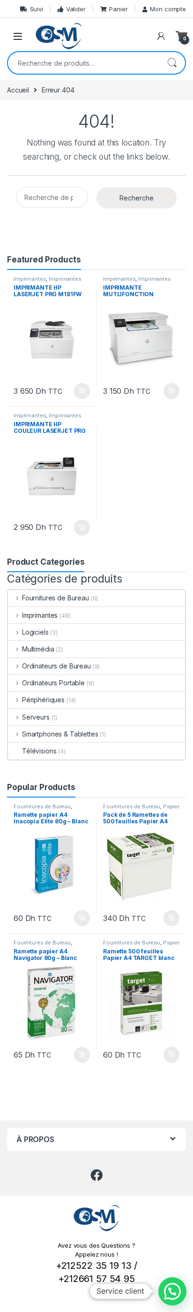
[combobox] (83, 63)
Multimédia (38, 649)
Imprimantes (30, 279)
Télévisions (39, 751)
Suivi (36, 9)
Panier (118, 9)
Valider (76, 9)
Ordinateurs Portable (53, 683)
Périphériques (43, 700)
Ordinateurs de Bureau (56, 666)
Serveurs (36, 717)
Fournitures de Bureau (55, 598)
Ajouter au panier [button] (79, 391)
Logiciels (35, 632)
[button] (172, 1291)
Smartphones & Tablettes (60, 734)
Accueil (18, 90)
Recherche (172, 63)
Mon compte (168, 9)
